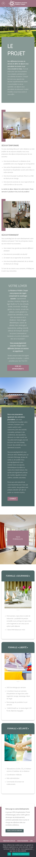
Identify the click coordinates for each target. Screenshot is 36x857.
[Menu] (3, 3)
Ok (9, 854)
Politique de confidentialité (20, 854)
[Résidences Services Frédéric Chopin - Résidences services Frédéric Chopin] (18, 3)
